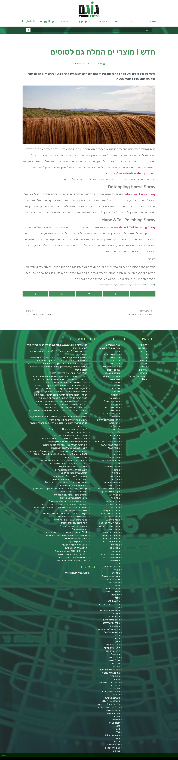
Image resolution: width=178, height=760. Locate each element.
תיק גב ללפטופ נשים (111, 366)
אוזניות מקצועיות (113, 713)
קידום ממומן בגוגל (112, 401)
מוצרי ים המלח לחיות (123, 285)
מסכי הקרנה (114, 495)
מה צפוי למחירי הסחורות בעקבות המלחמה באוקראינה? (64, 460)
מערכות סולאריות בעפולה (109, 491)
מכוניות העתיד (114, 529)
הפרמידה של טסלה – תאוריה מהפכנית (71, 557)
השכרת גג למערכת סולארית (108, 629)
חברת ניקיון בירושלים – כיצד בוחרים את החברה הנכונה (64, 504)
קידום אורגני (115, 410)
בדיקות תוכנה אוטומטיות (109, 682)
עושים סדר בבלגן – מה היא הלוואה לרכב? (69, 435)
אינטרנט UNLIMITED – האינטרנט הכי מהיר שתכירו (66, 535)
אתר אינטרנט (114, 688)
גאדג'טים (135, 21)
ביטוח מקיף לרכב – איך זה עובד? (73, 491)
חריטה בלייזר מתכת (111, 620)
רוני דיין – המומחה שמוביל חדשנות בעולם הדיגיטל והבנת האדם (60, 395)
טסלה (117, 598)
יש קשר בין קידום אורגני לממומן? (73, 526)
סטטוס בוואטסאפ (112, 466)
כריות (117, 585)
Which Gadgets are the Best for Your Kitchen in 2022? (60, 454)
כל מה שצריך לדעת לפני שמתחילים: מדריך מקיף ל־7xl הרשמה (61, 385)
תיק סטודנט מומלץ (112, 354)
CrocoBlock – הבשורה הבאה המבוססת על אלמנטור (64, 532)
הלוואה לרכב (114, 638)
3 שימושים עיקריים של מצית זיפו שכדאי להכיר (68, 420)
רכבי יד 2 (116, 385)
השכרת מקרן (114, 626)
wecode (116, 719)
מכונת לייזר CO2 (113, 520)
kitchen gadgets (112, 735)
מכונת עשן (115, 507)
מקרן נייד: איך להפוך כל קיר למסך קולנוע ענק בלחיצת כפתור (61, 360)
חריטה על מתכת (113, 616)
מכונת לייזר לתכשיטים (110, 513)
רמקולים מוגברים (113, 382)
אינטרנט (151, 21)
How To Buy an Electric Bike (73, 498)
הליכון (117, 635)
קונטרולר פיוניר (113, 426)
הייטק (117, 641)
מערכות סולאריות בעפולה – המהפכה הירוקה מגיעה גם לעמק (61, 391)
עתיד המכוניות (114, 457)
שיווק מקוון (84, 21)
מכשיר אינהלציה (113, 501)
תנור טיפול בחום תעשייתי (109, 348)
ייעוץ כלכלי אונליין (113, 591)
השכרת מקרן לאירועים (78, 541)
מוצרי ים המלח (136, 285)
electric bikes (113, 744)
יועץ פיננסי (115, 595)
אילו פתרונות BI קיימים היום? (75, 510)
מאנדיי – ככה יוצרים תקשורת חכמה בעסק (69, 479)
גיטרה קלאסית (114, 657)
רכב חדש (116, 388)
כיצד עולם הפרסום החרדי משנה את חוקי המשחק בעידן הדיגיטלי (60, 379)
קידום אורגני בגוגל (112, 407)
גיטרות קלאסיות (113, 654)
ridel (117, 729)
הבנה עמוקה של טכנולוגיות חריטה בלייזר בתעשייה (66, 407)
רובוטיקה (116, 391)
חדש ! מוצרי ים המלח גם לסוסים (73, 473)
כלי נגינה (143, 360)
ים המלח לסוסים (146, 285)
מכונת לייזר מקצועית (111, 510)
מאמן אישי (116, 573)
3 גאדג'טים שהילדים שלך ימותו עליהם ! (71, 560)
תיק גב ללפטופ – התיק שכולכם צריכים (71, 470)
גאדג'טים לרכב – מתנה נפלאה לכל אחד (70, 495)
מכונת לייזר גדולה (112, 516)
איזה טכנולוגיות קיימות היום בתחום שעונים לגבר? (66, 441)
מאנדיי (117, 570)
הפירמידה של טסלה (111, 632)
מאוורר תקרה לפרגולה (110, 576)
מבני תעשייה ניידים (112, 566)
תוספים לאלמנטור (112, 373)
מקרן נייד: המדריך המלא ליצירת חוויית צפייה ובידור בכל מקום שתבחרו (58, 357)
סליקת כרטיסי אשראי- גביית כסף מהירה (70, 520)
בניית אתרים (115, 666)
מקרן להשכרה (114, 476)
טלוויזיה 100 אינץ (112, 601)
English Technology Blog (38, 21)
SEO (118, 726)
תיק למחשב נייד (113, 360)
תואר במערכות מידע (111, 376)
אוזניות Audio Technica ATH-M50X (71, 551)
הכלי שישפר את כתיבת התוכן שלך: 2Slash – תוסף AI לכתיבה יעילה (58, 416)
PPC (118, 732)
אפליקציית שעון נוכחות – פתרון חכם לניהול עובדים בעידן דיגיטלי (60, 388)
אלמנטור (116, 694)
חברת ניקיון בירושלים (111, 623)
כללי (145, 354)
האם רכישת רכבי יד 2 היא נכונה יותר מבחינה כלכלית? (64, 445)
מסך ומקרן (115, 498)
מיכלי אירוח (115, 545)
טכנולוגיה (102, 21)
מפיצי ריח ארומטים (112, 482)
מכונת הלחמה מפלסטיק (109, 523)
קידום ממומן (114, 404)
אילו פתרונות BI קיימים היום (108, 704)
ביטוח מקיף (115, 676)
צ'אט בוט (116, 432)
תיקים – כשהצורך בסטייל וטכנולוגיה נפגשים (69, 448)
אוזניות (117, 716)
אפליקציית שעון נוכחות (110, 691)
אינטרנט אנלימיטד (112, 698)
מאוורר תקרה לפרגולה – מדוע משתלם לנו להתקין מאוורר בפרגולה (59, 507)
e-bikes (116, 751)
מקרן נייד (116, 473)
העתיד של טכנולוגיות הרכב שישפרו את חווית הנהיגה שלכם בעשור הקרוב (56, 451)
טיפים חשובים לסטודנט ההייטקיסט (72, 516)
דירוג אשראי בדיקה (112, 648)
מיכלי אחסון (115, 548)
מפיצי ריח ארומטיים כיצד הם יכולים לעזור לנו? (68, 501)
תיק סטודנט (115, 357)
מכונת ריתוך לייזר (112, 504)
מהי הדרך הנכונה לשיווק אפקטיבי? (72, 466)
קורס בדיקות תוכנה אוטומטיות (74, 545)
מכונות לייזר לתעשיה (111, 538)
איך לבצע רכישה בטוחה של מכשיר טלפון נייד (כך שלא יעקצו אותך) (59, 488)
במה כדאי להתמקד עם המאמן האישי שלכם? (68, 463)
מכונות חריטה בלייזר (111, 541)
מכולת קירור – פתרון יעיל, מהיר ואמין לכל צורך (68, 373)
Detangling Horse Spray (139, 194)
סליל (118, 463)
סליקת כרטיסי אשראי (111, 460)
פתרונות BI (115, 435)
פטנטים (116, 454)
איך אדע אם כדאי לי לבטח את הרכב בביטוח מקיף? (66, 482)
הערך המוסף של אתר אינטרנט (74, 432)
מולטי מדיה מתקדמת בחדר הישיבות (72, 554)
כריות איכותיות (114, 582)
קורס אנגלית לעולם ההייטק (108, 420)
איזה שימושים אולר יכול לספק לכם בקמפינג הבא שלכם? (63, 438)
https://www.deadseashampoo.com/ (130, 173)
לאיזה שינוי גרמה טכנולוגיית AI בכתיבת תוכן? (68, 429)
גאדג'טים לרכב (113, 660)
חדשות (118, 21)
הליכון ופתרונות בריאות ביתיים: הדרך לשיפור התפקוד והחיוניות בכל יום (57, 363)
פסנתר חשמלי (114, 448)
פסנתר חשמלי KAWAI (110, 445)
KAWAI (116, 738)
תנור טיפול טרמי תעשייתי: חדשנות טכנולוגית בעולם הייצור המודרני (59, 401)
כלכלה (144, 357)
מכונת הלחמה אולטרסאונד (108, 526)
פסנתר (117, 451)
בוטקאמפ (116, 679)
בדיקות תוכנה (114, 685)
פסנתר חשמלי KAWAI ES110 (107, 441)
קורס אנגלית (114, 423)
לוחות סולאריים (113, 579)
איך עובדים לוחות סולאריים (76, 457)
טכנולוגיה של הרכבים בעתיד (108, 604)
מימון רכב (89, 301)
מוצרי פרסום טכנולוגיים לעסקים (74, 523)
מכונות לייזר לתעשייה (111, 535)
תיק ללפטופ (115, 363)
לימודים (143, 351)
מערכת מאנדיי (114, 485)
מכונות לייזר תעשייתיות (110, 532)
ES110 (117, 741)
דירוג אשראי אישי (113, 651)
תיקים (117, 351)
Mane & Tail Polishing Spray (136, 227)
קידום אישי (66, 21)
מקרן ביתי (116, 479)
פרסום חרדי (115, 438)
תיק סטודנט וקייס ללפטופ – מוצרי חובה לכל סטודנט (65, 513)
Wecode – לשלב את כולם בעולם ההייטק (70, 476)
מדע (118, 563)
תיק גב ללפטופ (113, 370)
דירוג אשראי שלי (113, 645)
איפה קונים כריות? (79, 529)
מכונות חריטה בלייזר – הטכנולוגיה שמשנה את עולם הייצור (63, 398)
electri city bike (112, 748)
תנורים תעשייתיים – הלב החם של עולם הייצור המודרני (65, 382)
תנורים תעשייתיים (112, 345)
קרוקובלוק (115, 395)
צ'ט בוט (116, 429)
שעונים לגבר (115, 379)
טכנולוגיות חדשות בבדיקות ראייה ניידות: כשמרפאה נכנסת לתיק (60, 404)
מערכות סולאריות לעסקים (109, 488)
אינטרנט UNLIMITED (111, 701)
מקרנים (117, 470)
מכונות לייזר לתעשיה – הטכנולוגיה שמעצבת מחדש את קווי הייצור (60, 376)
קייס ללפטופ (114, 398)
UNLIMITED (114, 723)
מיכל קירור (115, 551)
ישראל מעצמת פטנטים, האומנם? (73, 485)
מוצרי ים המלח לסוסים (107, 285)
